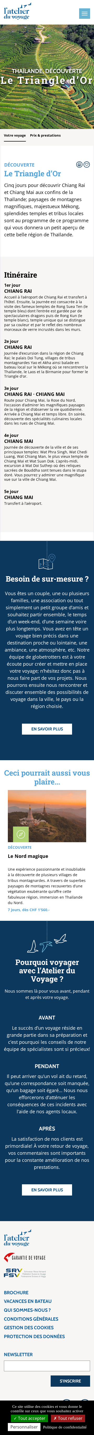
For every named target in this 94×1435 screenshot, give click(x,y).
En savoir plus (47, 729)
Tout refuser (70, 1418)
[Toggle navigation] (84, 13)
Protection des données (34, 1336)
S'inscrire (70, 1381)
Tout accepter (31, 1418)
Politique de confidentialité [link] (65, 1427)
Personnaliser (24, 1427)
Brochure (16, 1292)
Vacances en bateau (28, 1301)
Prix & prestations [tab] (45, 135)
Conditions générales (31, 1319)
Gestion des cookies (29, 1327)
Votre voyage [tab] (15, 135)
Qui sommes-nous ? (27, 1310)
